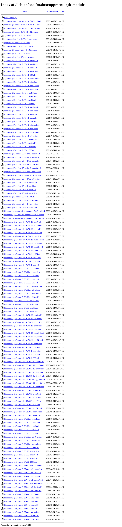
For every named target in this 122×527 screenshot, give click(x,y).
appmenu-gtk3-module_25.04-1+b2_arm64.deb (22, 157)
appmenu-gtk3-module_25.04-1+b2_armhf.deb (22, 161)
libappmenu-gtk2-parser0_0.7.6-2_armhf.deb (21, 308)
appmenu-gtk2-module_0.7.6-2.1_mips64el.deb (22, 79)
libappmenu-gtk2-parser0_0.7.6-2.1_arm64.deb (22, 272)
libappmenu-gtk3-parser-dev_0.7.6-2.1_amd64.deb (23, 315)
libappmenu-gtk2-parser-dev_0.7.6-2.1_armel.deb (22, 229)
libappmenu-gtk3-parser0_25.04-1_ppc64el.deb (22, 512)
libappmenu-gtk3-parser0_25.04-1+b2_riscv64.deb (23, 487)
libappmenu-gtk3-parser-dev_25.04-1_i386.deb (22, 405)
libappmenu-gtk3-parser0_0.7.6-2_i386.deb (20, 462)
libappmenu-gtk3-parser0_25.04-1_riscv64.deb (21, 516)
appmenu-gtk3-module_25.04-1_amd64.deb (20, 182)
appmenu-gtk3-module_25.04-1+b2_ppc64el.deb (22, 172)
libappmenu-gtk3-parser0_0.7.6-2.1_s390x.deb (21, 448)
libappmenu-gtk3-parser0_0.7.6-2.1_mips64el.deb (23, 437)
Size (62, 11)
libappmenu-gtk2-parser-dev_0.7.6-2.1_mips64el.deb (24, 240)
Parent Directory (10, 18)
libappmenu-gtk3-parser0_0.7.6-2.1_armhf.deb (21, 430)
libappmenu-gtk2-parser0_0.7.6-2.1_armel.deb (21, 276)
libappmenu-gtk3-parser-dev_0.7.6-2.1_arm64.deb (23, 319)
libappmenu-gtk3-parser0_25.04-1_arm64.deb (21, 498)
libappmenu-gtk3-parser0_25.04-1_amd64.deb (21, 494)
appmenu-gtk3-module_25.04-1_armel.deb (20, 190)
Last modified (52, 11)
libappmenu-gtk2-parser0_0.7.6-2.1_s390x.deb (21, 297)
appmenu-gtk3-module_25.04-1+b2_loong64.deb (22, 168)
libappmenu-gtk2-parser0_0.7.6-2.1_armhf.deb (21, 279)
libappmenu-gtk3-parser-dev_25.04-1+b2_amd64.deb (24, 362)
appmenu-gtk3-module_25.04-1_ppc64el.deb (21, 200)
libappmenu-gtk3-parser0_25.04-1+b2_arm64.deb (23, 469)
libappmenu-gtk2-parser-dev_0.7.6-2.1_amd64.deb (23, 222)
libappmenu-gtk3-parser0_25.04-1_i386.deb (20, 509)
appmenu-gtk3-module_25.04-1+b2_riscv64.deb (22, 175)
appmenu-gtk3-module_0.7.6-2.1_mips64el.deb (22, 125)
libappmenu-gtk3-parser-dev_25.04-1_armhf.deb (22, 401)
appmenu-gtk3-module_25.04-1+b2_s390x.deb (22, 179)
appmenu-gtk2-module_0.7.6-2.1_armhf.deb (21, 71)
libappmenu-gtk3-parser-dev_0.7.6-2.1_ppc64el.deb (23, 340)
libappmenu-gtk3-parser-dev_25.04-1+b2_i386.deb (23, 372)
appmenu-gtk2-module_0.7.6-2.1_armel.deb (20, 68)
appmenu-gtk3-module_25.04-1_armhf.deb (20, 193)
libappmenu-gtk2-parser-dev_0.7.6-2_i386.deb (21, 265)
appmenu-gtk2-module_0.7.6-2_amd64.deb (20, 93)
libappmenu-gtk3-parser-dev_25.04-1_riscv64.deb (23, 412)
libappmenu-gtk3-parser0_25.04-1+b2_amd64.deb (23, 466)
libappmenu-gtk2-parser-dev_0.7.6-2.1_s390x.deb (23, 251)
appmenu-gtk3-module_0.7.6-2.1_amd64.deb (21, 107)
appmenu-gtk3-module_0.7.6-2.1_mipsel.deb (21, 129)
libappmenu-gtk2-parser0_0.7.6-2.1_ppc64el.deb (22, 294)
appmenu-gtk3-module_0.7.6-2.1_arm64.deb (21, 111)
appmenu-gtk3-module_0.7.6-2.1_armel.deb (20, 114)
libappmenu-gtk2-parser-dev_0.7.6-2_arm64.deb (22, 258)
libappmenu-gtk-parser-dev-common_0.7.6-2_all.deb (24, 215)
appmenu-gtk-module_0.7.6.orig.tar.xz (18, 46)
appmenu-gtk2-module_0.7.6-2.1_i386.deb (20, 75)
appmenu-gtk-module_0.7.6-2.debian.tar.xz (20, 39)
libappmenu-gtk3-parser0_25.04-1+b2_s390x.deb (22, 491)
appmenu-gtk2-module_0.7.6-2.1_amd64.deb (21, 61)
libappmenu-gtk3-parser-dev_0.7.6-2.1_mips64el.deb (24, 333)
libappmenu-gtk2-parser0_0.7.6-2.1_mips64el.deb (23, 286)
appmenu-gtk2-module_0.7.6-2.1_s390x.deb (21, 89)
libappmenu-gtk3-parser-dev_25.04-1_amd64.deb (22, 390)
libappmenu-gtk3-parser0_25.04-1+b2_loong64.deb (23, 480)
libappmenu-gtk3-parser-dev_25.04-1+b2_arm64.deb (24, 365)
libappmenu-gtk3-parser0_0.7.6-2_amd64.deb (21, 451)
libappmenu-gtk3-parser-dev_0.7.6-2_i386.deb (21, 358)
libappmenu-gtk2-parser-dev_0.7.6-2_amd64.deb (22, 254)
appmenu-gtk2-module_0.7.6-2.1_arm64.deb (21, 64)
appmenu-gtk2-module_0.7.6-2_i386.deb (19, 104)
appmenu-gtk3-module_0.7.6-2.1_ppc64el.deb (21, 132)
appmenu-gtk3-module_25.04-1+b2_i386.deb (21, 165)
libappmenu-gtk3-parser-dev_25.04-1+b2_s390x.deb (24, 387)
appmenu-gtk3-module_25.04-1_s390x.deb (20, 208)
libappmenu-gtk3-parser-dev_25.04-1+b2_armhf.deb (24, 369)
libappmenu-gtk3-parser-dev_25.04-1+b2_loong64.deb (25, 376)
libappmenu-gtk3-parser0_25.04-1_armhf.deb (21, 505)
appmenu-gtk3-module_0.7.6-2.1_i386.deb (20, 122)
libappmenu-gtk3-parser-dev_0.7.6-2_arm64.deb (22, 351)
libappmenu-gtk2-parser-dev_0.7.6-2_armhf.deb (22, 261)
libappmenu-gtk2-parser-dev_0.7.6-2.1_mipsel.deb (23, 243)
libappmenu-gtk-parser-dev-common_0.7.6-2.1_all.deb (24, 211)
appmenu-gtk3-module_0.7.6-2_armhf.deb (20, 147)
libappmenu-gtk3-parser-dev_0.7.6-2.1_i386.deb (22, 329)
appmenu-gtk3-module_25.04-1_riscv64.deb (21, 204)
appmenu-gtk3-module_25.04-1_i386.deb (20, 197)
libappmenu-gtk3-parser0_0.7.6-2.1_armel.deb (21, 426)
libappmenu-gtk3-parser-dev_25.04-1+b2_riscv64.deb (24, 383)
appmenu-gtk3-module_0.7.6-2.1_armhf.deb (21, 118)
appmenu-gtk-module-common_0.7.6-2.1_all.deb (22, 21)
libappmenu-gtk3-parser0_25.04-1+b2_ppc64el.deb (23, 483)
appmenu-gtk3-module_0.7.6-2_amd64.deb (20, 139)
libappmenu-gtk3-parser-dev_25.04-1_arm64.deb (22, 394)
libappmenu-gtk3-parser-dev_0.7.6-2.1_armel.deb (22, 322)
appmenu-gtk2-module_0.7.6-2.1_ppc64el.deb (21, 86)
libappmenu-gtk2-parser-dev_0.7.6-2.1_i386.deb (22, 236)
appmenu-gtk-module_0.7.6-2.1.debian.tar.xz (21, 32)
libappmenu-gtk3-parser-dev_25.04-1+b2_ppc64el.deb (24, 380)
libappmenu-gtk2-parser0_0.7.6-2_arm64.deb (21, 304)
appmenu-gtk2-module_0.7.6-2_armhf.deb (20, 100)
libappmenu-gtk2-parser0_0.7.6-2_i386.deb (20, 311)
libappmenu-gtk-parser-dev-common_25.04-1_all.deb (24, 218)
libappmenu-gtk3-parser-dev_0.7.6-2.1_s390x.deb (23, 344)
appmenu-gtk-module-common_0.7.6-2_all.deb (22, 25)
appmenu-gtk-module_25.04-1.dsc (17, 53)
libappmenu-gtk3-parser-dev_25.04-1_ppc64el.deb (23, 408)
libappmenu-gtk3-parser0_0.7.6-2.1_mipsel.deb (22, 440)
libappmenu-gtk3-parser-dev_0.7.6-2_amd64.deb (22, 347)
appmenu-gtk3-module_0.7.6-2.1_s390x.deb (21, 136)
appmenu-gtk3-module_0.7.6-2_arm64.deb (20, 143)
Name (25, 11)
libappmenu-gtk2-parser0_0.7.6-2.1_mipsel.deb (22, 290)
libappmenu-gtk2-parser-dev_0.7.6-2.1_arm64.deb (23, 225)
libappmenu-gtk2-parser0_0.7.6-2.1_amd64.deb (22, 268)
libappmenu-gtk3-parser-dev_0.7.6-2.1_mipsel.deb (23, 337)
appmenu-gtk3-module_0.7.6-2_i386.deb (19, 150)
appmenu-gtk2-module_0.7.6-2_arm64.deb (20, 96)
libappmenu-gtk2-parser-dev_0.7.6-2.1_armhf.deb (23, 233)
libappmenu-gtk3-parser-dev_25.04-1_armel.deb (22, 397)
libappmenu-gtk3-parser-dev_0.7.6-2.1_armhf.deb (23, 326)
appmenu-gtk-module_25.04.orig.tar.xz (18, 57)
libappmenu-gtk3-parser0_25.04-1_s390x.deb (21, 519)
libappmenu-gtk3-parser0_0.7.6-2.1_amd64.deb (22, 419)
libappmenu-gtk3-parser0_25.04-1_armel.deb (21, 501)
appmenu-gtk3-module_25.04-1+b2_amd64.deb (22, 154)
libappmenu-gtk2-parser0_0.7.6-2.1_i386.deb (21, 283)
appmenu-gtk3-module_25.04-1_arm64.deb (20, 186)
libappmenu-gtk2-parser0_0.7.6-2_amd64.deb (21, 301)
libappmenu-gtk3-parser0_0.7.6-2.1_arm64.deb (22, 423)
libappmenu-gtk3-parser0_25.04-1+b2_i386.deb (22, 476)
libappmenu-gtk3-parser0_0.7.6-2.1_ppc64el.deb (22, 444)
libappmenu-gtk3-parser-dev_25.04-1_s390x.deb (22, 415)
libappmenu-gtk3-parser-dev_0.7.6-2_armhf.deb (22, 354)
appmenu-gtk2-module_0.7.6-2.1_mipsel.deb (21, 82)
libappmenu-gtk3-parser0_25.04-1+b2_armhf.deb (22, 473)
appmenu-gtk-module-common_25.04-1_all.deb (22, 28)
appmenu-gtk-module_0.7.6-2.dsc (17, 43)
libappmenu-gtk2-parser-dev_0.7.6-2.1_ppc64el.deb (23, 247)
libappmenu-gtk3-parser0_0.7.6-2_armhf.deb (21, 458)
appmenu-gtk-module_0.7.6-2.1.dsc (17, 36)
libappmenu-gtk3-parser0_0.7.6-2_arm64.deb (21, 455)
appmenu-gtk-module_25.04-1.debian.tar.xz (20, 50)
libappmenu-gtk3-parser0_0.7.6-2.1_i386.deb (21, 433)
